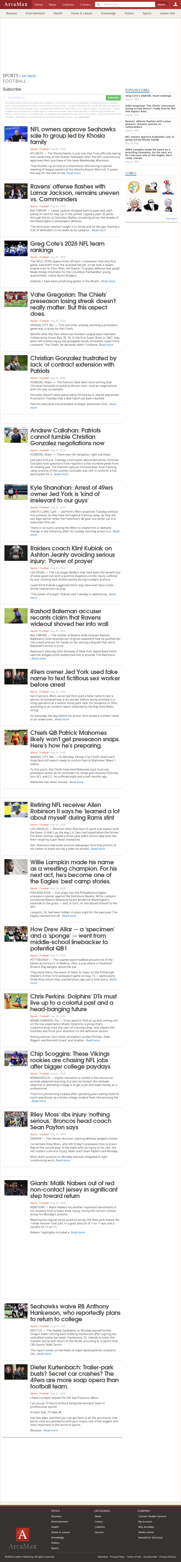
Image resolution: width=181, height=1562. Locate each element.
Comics (99, 1521)
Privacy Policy (117, 1556)
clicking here (84, 117)
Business (11, 13)
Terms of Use (134, 1556)
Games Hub (167, 13)
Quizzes (99, 1532)
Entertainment (35, 13)
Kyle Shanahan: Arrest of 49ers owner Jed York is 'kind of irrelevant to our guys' (71, 493)
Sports (147, 13)
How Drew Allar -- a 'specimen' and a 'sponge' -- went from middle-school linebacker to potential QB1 (72, 938)
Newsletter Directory (150, 1537)
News (98, 1516)
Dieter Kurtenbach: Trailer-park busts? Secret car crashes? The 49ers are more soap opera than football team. (74, 1376)
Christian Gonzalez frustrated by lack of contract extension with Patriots (73, 364)
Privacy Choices (167, 1556)
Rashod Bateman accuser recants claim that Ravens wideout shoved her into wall (69, 617)
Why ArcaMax (146, 1527)
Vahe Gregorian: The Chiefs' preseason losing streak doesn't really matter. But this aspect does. (73, 303)
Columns (100, 1527)
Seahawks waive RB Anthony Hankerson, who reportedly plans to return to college (75, 1312)
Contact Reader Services (152, 1516)
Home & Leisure (81, 13)
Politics (129, 13)
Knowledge (108, 13)
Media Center (146, 1532)
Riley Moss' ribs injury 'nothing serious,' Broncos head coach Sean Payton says (70, 1120)
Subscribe (113, 97)
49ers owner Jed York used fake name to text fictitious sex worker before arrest (75, 677)
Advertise (103, 1556)
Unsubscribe (150, 1556)
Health (58, 13)
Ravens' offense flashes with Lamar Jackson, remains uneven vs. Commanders (74, 192)
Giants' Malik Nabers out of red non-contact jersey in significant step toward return (73, 1189)
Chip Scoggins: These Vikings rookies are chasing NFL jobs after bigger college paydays (70, 1059)
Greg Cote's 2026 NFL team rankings (67, 246)
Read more (74, 173)
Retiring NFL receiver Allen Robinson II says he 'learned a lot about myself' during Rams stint (74, 810)
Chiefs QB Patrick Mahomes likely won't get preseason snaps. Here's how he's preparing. (75, 738)
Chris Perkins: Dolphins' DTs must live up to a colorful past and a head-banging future (73, 1002)
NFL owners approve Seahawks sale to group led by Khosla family (72, 135)
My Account (145, 1521)
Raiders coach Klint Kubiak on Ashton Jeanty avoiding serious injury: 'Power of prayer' (72, 554)
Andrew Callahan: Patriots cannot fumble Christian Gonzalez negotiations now (67, 436)
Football (44, 149)
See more (171, 218)
